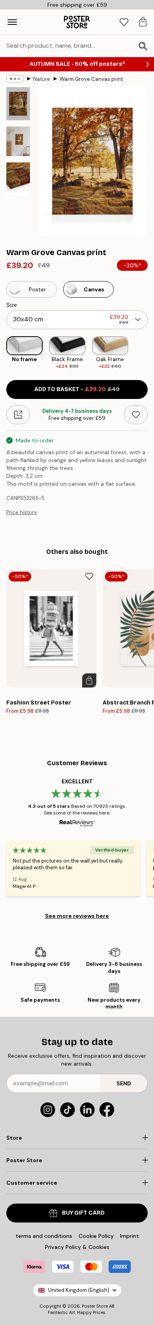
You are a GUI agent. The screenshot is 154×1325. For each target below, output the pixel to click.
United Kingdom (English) (78, 1290)
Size (11, 304)
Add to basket (77, 389)
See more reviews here (77, 915)
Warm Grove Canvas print (91, 79)
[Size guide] (18, 414)
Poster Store (95, 1306)
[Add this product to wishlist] (136, 414)
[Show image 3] (18, 179)
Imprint (129, 1235)
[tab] (124, 22)
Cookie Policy (96, 1235)
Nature (41, 79)
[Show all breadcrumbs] (15, 79)
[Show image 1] (18, 103)
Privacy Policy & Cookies (77, 1246)
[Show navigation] (12, 22)
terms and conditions (43, 1235)
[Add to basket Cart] (89, 680)
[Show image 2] (18, 141)
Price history (21, 512)
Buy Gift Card (83, 1212)
